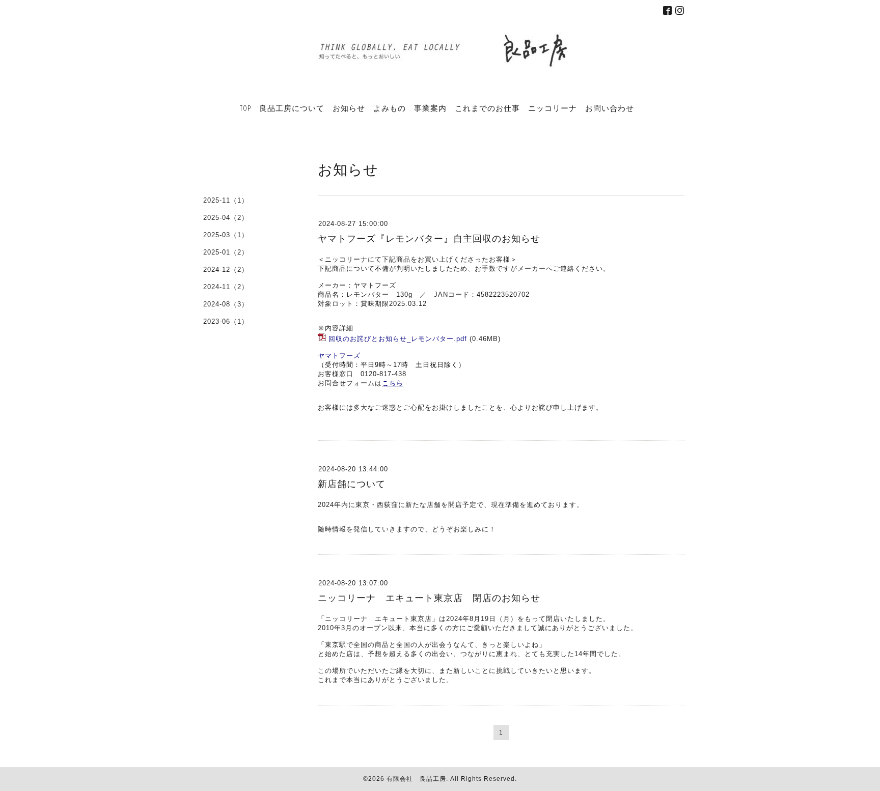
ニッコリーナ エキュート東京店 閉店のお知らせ (429, 598)
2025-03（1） (226, 235)
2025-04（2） (226, 217)
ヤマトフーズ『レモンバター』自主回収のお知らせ (429, 239)
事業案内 (430, 108)
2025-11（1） (226, 200)
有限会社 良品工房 (416, 778)
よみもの (389, 108)
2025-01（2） (226, 252)
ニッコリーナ (552, 108)
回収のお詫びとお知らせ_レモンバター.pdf (397, 339)
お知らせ (349, 108)
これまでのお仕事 (487, 108)
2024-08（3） (226, 304)
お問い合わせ (609, 108)
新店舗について (352, 484)
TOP (245, 108)
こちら (392, 383)
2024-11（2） (226, 287)
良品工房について (291, 108)
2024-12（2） (226, 269)
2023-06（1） (226, 321)
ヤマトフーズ (339, 355)
